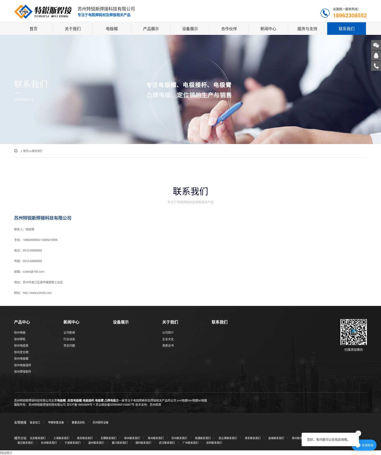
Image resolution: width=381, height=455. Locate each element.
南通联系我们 (203, 438)
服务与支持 (307, 28)
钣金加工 (35, 422)
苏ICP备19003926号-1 (81, 404)
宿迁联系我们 (25, 443)
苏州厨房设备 (100, 422)
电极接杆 (88, 400)
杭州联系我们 (49, 443)
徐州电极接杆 (22, 365)
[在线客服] (376, 55)
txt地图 (202, 400)
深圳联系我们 (214, 443)
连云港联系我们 (228, 438)
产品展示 (151, 28)
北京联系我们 (38, 438)
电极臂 (99, 400)
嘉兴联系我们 (120, 443)
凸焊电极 (110, 400)
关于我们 (73, 28)
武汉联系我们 (167, 443)
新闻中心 (268, 28)
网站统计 (6, 452)
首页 (33, 28)
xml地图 (182, 400)
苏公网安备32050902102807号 (115, 404)
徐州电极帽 (21, 358)
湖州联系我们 (143, 443)
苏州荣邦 (155, 404)
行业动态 (69, 339)
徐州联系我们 (132, 438)
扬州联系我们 (300, 438)
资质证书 (168, 345)
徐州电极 (20, 332)
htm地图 (192, 400)
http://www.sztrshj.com (37, 292)
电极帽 (112, 28)
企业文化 (168, 339)
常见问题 (69, 345)
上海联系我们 (61, 438)
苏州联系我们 (179, 438)
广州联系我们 (190, 443)
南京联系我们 (85, 438)
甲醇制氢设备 (56, 422)
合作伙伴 (229, 28)
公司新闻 (69, 332)
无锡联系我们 (108, 438)
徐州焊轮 (20, 339)
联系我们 (347, 28)
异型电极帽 (74, 400)
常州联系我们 (156, 438)
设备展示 (190, 28)
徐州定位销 (21, 352)
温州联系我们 (96, 443)
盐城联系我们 (276, 438)
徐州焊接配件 (22, 371)
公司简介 (168, 332)
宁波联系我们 (72, 443)
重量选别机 (78, 422)
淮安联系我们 (253, 438)
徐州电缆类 (21, 345)
